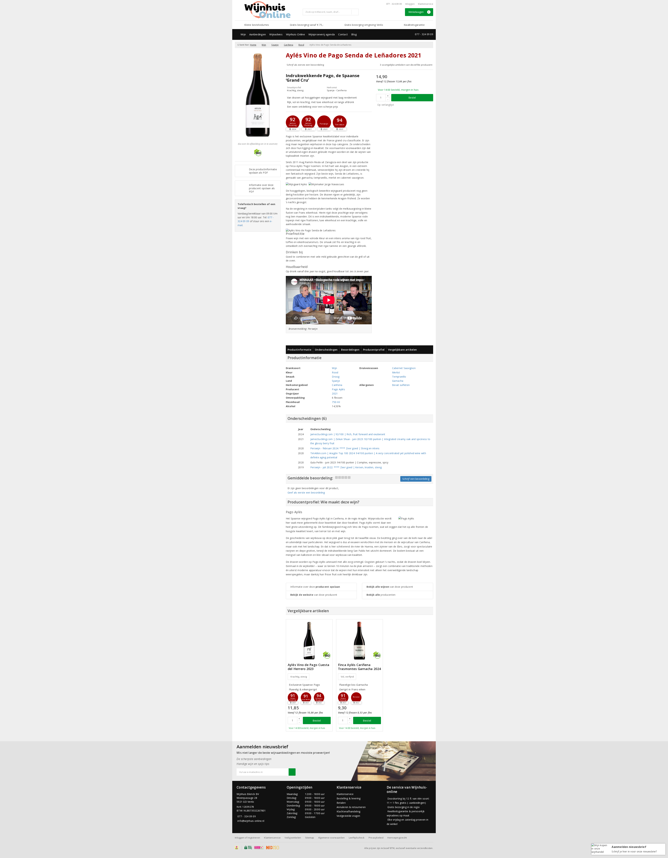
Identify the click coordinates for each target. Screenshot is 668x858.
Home (253, 44)
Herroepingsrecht (397, 837)
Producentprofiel (373, 349)
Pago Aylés (338, 389)
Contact (343, 34)
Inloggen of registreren (247, 837)
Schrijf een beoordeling (415, 478)
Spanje (275, 44)
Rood (301, 44)
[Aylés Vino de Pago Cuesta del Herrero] (309, 640)
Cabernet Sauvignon (404, 368)
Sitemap (309, 837)
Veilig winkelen (293, 837)
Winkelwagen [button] (419, 12)
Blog (354, 34)
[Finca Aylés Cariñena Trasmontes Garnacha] (359, 640)
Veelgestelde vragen (348, 815)
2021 (335, 393)
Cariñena (288, 44)
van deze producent (313, 594)
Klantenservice (425, 3)
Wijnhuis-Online (295, 34)
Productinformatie (299, 349)
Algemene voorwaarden (331, 837)
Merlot (396, 372)
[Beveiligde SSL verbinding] (259, 847)
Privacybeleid (376, 837)
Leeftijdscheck (357, 837)
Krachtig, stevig (299, 676)
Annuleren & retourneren (351, 807)
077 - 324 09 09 (394, 3)
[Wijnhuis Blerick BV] (267, 9)
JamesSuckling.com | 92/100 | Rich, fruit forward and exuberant (347, 434)
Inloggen (410, 3)
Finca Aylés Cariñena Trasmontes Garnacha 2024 (359, 667)
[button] (293, 122)
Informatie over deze (315, 586)
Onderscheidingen (326, 349)
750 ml (336, 402)
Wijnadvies (276, 34)
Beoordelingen (350, 349)
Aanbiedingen (257, 34)
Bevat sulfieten (401, 385)
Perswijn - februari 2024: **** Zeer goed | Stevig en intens (345, 448)
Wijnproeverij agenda (321, 34)
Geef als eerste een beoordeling (306, 492)
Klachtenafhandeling (348, 811)
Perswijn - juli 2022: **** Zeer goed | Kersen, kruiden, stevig (346, 467)
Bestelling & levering (349, 798)
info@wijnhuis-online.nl (250, 820)
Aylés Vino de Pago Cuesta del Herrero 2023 (308, 667)
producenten (381, 594)
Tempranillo (399, 376)
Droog (335, 376)
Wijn (243, 34)
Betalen (341, 802)
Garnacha (397, 380)
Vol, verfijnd (347, 676)
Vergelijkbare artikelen (402, 349)
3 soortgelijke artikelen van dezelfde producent (406, 64)
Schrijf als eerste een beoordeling (305, 64)
